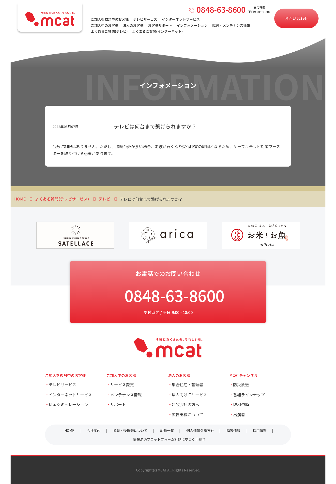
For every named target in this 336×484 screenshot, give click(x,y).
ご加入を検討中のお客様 (110, 19)
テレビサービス (145, 19)
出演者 (239, 414)
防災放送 (241, 384)
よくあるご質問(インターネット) (157, 31)
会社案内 (94, 430)
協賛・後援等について (130, 430)
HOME (69, 430)
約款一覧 (167, 430)
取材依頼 (241, 404)
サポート (118, 404)
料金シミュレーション (68, 404)
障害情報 (233, 430)
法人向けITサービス (189, 395)
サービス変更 (122, 384)
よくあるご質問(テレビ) (109, 31)
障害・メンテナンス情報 (231, 25)
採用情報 (260, 430)
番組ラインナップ (249, 395)
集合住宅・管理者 (187, 384)
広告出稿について (187, 414)
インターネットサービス (181, 19)
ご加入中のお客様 (104, 25)
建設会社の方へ (185, 404)
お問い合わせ (296, 18)
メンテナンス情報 (126, 395)
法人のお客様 (133, 25)
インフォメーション (192, 25)
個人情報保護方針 (200, 430)
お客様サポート (160, 25)
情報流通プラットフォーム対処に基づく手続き (169, 439)
